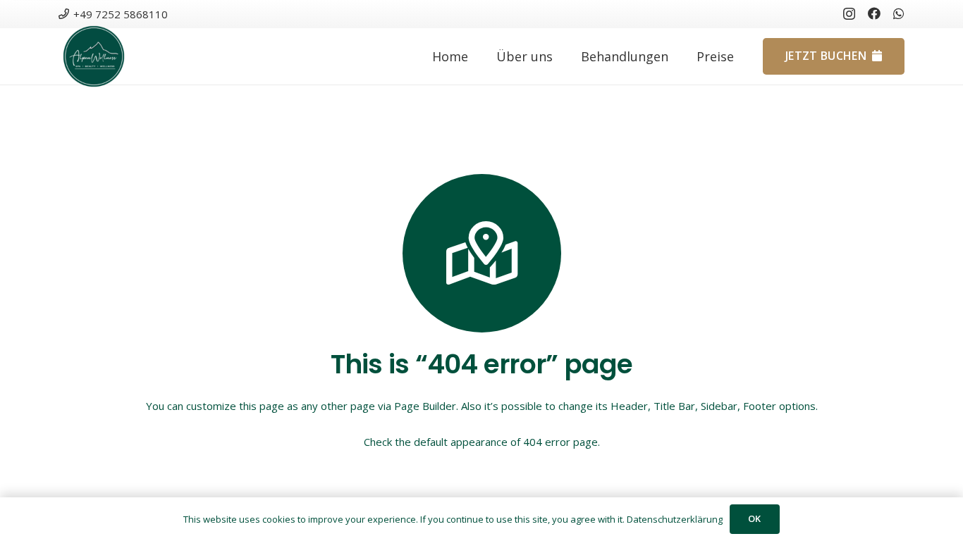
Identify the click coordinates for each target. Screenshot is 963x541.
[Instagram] (849, 14)
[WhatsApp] (898, 13)
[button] (680, 56)
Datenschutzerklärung (675, 519)
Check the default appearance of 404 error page (481, 442)
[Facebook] (874, 13)
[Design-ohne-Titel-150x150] (94, 56)
